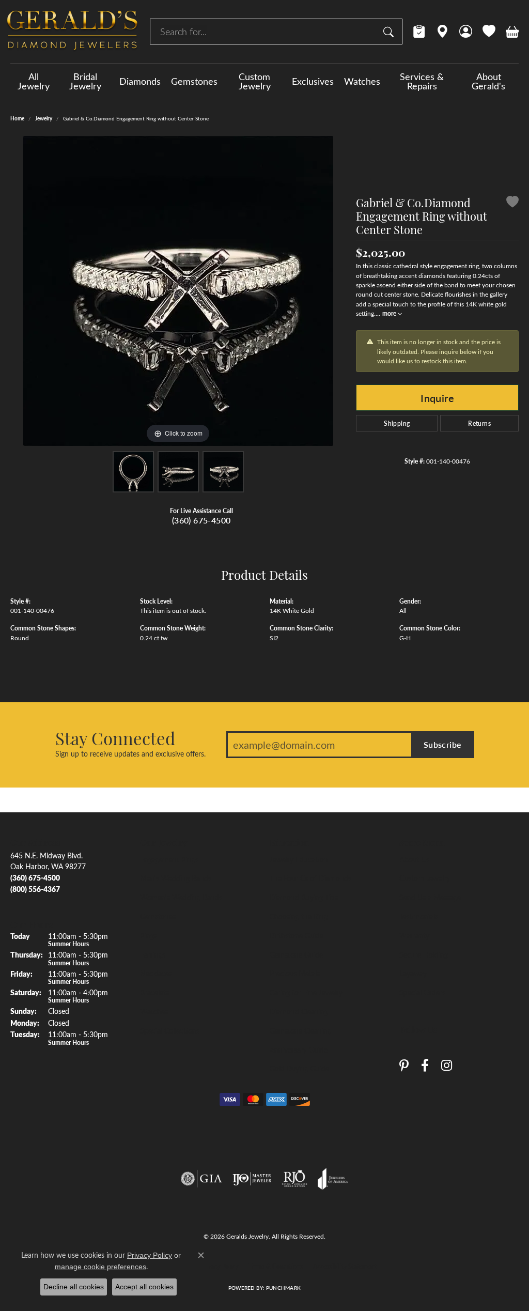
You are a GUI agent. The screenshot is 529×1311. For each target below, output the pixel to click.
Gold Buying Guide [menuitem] (299, 1068)
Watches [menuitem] (154, 1011)
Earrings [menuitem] (152, 954)
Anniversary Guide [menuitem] (299, 1049)
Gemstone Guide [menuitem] (296, 954)
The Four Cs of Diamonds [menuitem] (310, 878)
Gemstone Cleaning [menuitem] (300, 1030)
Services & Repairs (422, 81)
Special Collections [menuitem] (169, 1030)
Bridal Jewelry (85, 81)
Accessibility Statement (344, 1266)
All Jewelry (34, 81)
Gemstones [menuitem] (158, 916)
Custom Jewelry (255, 81)
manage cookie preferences (100, 1266)
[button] (465, 31)
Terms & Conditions (275, 1266)
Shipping (397, 423)
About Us (414, 859)
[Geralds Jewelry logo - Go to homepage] (72, 31)
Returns (479, 423)
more (390, 313)
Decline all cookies (73, 1287)
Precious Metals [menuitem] (295, 973)
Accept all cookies (144, 1287)
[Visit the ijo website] (251, 1179)
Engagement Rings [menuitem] (169, 859)
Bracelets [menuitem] (154, 992)
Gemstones (194, 81)
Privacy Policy (219, 1266)
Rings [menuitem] (148, 935)
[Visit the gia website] (201, 1179)
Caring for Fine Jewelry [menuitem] (306, 992)
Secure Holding (423, 954)
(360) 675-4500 (201, 520)
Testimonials (418, 916)
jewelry (43, 118)
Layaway (413, 973)
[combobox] (264, 31)
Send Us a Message (430, 897)
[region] (178, 291)
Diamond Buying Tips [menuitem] (304, 897)
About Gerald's (488, 81)
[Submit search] (390, 31)
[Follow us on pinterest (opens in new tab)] (404, 1065)
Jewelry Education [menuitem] (299, 859)
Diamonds (140, 81)
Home (17, 118)
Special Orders (422, 992)
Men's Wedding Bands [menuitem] (175, 878)
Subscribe (443, 744)
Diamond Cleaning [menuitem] (299, 1011)
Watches (362, 81)
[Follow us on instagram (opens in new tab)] (446, 1065)
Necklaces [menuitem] (156, 973)
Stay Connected (115, 738)
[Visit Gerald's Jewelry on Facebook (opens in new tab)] (425, 1065)
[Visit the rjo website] (294, 1179)
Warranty (414, 935)
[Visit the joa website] (333, 1179)
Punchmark (283, 1287)
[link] (419, 31)
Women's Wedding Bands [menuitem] (181, 897)
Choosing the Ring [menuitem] (299, 916)
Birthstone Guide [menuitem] (296, 935)
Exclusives (313, 81)
